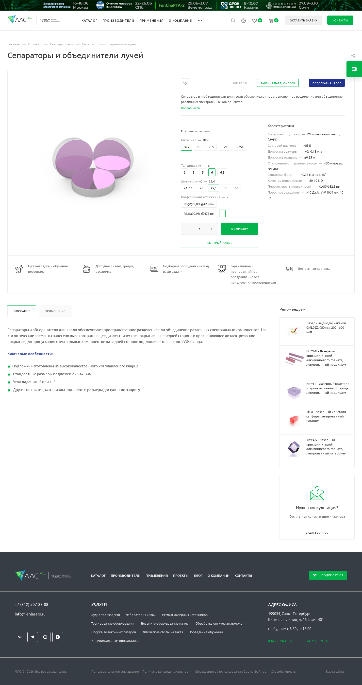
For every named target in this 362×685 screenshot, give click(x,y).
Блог (198, 575)
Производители (125, 575)
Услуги (99, 603)
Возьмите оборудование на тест (165, 623)
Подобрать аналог (327, 83)
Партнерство (318, 640)
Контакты (243, 575)
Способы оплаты (283, 671)
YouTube (45, 637)
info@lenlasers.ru (30, 613)
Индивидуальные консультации (115, 640)
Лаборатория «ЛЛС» (141, 614)
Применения (157, 575)
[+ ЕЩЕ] (202, 20)
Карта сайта (335, 671)
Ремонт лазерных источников (185, 614)
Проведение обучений (206, 632)
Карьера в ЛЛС (282, 640)
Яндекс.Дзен (57, 637)
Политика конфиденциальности (167, 671)
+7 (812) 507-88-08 (31, 604)
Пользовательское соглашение (115, 671)
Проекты (181, 575)
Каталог (98, 575)
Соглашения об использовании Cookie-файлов (230, 671)
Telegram (32, 637)
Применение (55, 311)
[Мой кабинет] (243, 21)
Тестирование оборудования (113, 623)
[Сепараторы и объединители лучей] (94, 165)
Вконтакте (20, 637)
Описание (22, 311)
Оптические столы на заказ (162, 632)
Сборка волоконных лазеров (113, 632)
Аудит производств (105, 614)
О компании (219, 575)
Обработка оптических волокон (220, 623)
